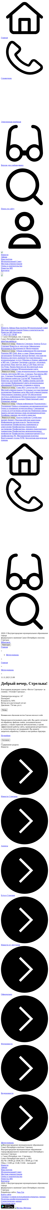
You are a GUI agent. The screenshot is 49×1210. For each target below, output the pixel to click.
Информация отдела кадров (13, 399)
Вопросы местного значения (13, 358)
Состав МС (26, 378)
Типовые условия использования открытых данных (23, 1197)
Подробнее (5, 735)
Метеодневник (32, 348)
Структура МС (35, 376)
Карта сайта (6, 1194)
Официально (34, 346)
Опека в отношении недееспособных (17, 408)
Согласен (5, 740)
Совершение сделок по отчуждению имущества (22, 409)
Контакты (5, 270)
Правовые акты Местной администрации (30, 392)
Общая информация (25, 351)
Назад (4, 710)
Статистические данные (11, 1201)
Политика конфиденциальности (15, 1199)
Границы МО (6, 353)
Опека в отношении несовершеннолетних (30, 406)
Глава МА (20, 387)
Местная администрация (11, 264)
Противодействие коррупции (27, 420)
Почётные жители (20, 355)
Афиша (4, 257)
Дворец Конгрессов (17, 367)
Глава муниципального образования (32, 371)
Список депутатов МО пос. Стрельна (17, 374)
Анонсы (36, 344)
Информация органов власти (13, 422)
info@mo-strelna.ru (8, 341)
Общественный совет (34, 399)
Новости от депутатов (19, 346)
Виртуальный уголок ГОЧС (13, 438)
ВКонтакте (5, 642)
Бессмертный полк (35, 367)
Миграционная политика (28, 436)
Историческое (40, 351)
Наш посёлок (6, 259)
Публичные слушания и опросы (26, 385)
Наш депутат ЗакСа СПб (21, 364)
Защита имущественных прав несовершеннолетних (23, 413)
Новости (4, 255)
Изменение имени (39, 411)
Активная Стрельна (9, 369)
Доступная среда (8, 1203)
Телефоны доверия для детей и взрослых (18, 415)
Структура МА (32, 387)
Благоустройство (23, 417)
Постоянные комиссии (10, 378)
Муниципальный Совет (11, 261)
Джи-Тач (20, 1192)
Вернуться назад (8, 344)
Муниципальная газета (28, 369)
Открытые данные (9, 401)
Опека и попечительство (11, 266)
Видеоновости (19, 348)
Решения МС (36, 378)
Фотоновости (7, 348)
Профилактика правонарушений (26, 433)
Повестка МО (7, 268)
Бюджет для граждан (37, 355)
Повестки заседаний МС (11, 381)
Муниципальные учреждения (34, 397)
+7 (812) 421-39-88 (9, 334)
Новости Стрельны (24, 344)
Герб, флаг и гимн (20, 353)
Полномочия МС (21, 376)
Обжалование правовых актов (14, 394)
